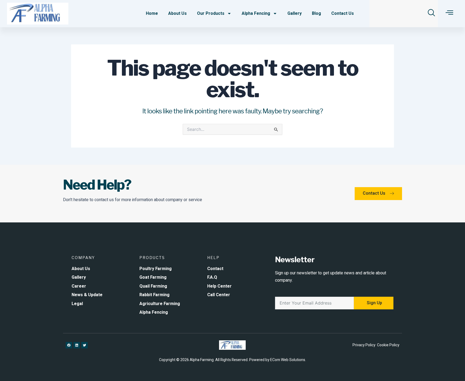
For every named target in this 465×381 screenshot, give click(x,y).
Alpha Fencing (256, 13)
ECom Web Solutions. (288, 360)
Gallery (294, 13)
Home (152, 13)
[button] (431, 12)
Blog (316, 13)
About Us (177, 13)
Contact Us (342, 13)
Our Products (210, 13)
